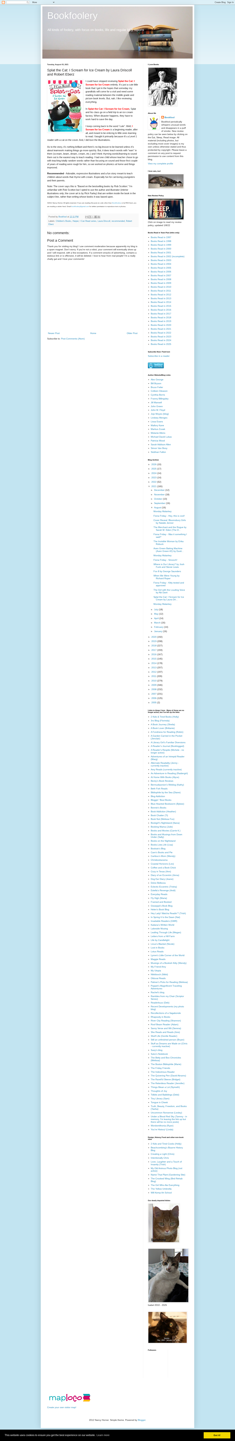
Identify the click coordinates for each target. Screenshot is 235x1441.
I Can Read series (88, 221)
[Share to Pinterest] (98, 217)
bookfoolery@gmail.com (80, 206)
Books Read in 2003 (161, 260)
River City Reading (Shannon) (166, 1020)
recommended (118, 221)
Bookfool (169, 117)
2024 (154, 473)
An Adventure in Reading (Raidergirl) (169, 773)
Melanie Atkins (158, 433)
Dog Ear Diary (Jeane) (162, 879)
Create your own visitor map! (61, 1407)
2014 (154, 663)
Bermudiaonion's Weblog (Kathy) (167, 784)
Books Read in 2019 (161, 321)
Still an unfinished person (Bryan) (167, 1039)
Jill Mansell (156, 402)
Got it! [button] (217, 1435)
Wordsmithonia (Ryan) (162, 1125)
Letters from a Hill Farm (163, 936)
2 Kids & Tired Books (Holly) (165, 716)
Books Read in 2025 (161, 344)
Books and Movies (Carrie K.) (165, 830)
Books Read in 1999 (161, 245)
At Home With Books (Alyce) (165, 777)
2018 (154, 645)
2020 (154, 637)
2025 (154, 468)
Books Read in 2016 (161, 309)
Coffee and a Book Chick (163, 867)
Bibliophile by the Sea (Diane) (166, 792)
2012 (154, 672)
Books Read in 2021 (161, 329)
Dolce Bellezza (158, 883)
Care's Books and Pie (161, 852)
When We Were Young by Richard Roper (166, 577)
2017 (154, 650)
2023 (154, 477)
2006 (154, 698)
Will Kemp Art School (161, 1192)
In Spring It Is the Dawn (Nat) (165, 917)
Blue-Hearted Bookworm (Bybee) (167, 804)
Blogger (141, 1420)
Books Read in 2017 (161, 313)
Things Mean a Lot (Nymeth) (165, 1087)
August (158, 507)
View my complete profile (160, 163)
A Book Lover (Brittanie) (163, 728)
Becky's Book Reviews (162, 781)
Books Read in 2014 (161, 302)
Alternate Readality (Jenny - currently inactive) (165, 764)
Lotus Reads (157, 951)
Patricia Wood (158, 440)
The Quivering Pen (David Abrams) (168, 1075)
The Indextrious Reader (163, 1072)
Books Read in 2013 (161, 298)
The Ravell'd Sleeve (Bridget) (165, 1079)
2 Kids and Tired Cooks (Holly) (166, 1143)
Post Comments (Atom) (73, 338)
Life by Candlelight (160, 940)
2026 (154, 464)
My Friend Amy (158, 966)
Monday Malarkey (162, 511)
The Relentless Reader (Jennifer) (167, 1083)
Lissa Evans (157, 421)
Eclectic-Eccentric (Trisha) (164, 886)
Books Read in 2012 (161, 294)
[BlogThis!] (89, 217)
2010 (154, 680)
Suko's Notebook (159, 1054)
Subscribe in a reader (159, 356)
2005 (154, 702)
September (160, 503)
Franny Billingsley (159, 398)
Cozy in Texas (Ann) (161, 871)
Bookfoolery (72, 15)
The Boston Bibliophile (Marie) (166, 1064)
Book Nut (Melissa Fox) (162, 819)
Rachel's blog (157, 992)
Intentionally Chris (160, 1158)
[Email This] (86, 217)
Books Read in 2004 (161, 264)
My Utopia (156, 970)
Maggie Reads (158, 959)
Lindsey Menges (159, 417)
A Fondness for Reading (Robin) (167, 732)
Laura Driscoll (104, 221)
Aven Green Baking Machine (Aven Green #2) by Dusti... (168, 549)
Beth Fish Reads (159, 788)
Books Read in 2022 (161, 332)
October (158, 499)
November (159, 494)
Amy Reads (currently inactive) (166, 769)
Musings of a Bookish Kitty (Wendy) (169, 963)
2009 (154, 685)
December (159, 490)
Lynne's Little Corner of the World (167, 955)
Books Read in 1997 (161, 237)
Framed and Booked (161, 902)
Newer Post (54, 333)
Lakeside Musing (159, 928)
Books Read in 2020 (161, 325)
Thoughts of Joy (159, 1091)
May (156, 614)
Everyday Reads (159, 894)
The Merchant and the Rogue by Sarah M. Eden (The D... (169, 528)
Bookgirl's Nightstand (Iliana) (165, 823)
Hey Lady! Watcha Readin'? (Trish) (168, 913)
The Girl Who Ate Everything (165, 1185)
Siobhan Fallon (158, 452)
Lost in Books (157, 947)
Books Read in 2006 (161, 271)
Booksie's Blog (158, 848)
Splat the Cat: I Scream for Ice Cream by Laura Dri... (168, 598)
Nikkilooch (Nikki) (159, 974)
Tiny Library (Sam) (160, 1098)
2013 (154, 667)
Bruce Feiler (157, 387)
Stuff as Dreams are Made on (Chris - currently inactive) (169, 1045)
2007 (154, 694)
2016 (154, 654)
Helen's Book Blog (160, 909)
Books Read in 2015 (161, 306)
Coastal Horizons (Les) (162, 863)
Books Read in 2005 (161, 267)
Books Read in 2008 (161, 279)
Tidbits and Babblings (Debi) (165, 1094)
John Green (157, 406)
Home (93, 333)
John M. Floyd (158, 410)
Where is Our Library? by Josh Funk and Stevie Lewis (168, 565)
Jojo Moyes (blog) (160, 414)
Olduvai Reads (158, 978)
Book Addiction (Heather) (163, 811)
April (156, 618)
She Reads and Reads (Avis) (165, 1032)
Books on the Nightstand (163, 841)
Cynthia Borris (158, 394)
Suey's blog (156, 1050)
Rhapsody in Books (160, 1017)
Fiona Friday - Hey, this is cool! (169, 516)
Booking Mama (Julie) (162, 826)
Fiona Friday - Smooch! (165, 560)
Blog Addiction (158, 796)
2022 (154, 482)
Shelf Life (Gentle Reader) (164, 1036)
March (157, 622)
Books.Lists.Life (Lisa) (162, 844)
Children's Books (63, 221)
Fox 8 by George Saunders (167, 571)
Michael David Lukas (161, 436)
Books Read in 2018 (161, 317)
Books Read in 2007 (161, 275)
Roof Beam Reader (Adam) (164, 1024)
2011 (154, 676)
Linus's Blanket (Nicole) (162, 944)
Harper (75, 221)
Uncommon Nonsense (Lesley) (166, 1112)
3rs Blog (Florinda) (160, 720)
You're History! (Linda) (162, 1129)
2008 (154, 689)
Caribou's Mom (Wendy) (163, 856)
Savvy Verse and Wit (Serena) (166, 1028)
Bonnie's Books (158, 807)
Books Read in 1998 (161, 241)
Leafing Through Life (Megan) (166, 932)
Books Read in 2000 (161, 248)
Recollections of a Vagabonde (166, 1013)
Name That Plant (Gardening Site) (168, 1174)
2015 (154, 658)
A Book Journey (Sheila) (163, 724)
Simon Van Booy (159, 448)
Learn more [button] (103, 1435)
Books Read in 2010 (161, 287)
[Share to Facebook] (95, 217)
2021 (154, 486)
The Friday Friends (160, 1068)
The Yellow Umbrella (161, 1188)
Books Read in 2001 (161, 252)
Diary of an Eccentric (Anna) (165, 875)
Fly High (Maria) (159, 898)
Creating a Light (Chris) (162, 1154)
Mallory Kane (157, 425)
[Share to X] (92, 217)
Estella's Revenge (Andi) (163, 890)
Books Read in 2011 (161, 290)
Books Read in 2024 (161, 340)
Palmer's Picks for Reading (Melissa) (169, 982)
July (156, 609)
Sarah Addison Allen (161, 444)
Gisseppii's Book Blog (161, 905)
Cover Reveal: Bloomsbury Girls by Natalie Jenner (169, 521)
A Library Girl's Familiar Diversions (168, 742)
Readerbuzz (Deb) (160, 1002)
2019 (154, 641)
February (159, 627)
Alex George (157, 379)
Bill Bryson (156, 383)
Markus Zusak (158, 429)
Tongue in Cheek (159, 1102)
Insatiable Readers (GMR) (164, 921)
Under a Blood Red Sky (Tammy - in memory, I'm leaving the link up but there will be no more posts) (169, 1119)
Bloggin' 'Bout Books (161, 800)
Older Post (132, 333)
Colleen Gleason (159, 391)
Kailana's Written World (162, 925)
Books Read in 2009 (161, 283)
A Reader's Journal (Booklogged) (167, 746)
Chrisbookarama (159, 860)
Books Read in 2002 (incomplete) (167, 256)
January (158, 631)
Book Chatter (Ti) (159, 815)
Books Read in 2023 (161, 336)
